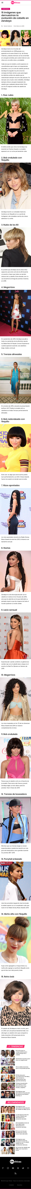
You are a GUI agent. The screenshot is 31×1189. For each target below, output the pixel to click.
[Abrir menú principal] (2, 2)
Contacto (11, 1185)
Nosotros (19, 1185)
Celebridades (5, 9)
